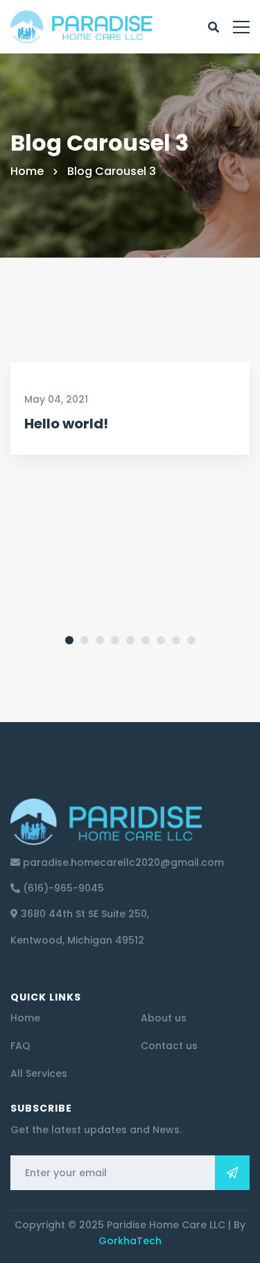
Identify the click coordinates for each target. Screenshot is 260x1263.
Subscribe (232, 1172)
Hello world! (66, 423)
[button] (48, 474)
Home (27, 171)
